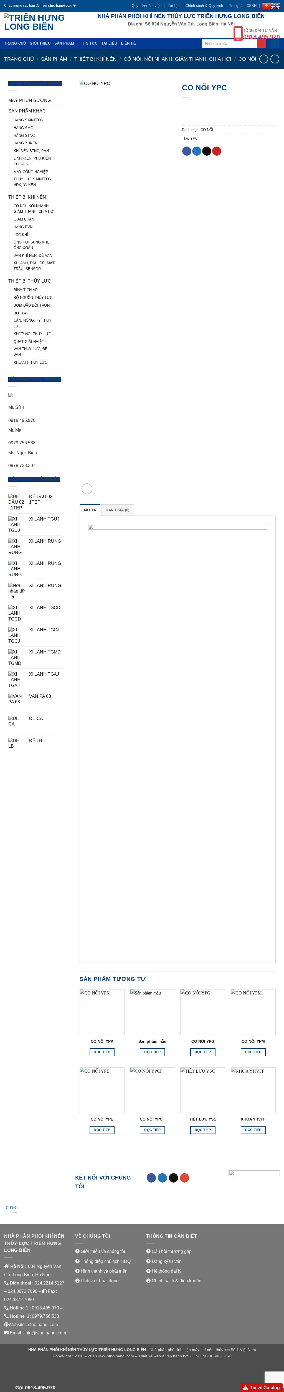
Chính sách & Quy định (204, 6)
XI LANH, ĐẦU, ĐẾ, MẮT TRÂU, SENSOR (34, 266)
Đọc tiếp (102, 1052)
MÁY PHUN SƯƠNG (29, 100)
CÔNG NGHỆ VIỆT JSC (211, 1356)
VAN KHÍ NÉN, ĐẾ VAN (33, 255)
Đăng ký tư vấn (167, 1261)
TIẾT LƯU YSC (202, 1119)
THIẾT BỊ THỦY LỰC (29, 281)
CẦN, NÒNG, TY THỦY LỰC (33, 323)
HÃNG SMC (23, 128)
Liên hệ (128, 43)
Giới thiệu (40, 43)
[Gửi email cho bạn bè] (206, 151)
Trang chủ (15, 43)
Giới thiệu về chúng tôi (103, 1251)
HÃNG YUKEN (25, 143)
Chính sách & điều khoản (176, 1280)
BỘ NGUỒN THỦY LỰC (33, 298)
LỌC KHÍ (21, 235)
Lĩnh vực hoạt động (100, 1280)
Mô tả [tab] (90, 510)
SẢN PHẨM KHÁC (27, 111)
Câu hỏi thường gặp (172, 1251)
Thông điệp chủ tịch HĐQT (107, 1261)
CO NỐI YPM (253, 1041)
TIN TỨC (89, 43)
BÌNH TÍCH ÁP (26, 290)
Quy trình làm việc (146, 6)
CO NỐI (247, 59)
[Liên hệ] (11, 1210)
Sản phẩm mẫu (152, 1041)
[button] (274, 43)
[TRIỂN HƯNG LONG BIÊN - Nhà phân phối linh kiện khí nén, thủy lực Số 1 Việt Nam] (38, 24)
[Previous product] (274, 59)
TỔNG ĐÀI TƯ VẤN (261, 34)
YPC (194, 138)
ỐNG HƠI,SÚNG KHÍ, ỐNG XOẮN (31, 245)
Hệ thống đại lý (166, 1271)
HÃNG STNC (24, 136)
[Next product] (263, 59)
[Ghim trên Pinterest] (216, 151)
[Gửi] (261, 43)
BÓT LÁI (21, 313)
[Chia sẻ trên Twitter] (196, 151)
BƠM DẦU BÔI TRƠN (32, 305)
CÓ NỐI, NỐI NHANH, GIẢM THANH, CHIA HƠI (177, 59)
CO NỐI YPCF (152, 1119)
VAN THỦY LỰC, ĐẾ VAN (30, 352)
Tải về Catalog (265, 1387)
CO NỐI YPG (202, 1041)
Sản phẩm (64, 43)
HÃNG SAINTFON (28, 120)
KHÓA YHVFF (253, 1119)
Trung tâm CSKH (243, 6)
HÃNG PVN (23, 227)
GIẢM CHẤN (24, 219)
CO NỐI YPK (102, 1041)
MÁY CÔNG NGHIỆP (31, 172)
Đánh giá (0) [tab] (117, 510)
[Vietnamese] (266, 6)
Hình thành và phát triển (104, 1271)
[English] (275, 6)
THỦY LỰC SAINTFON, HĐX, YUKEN (33, 182)
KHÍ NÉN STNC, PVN (31, 151)
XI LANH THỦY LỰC (30, 362)
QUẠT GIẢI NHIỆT (29, 342)
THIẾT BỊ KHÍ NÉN (95, 59)
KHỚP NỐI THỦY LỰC (32, 334)
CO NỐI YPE (102, 1119)
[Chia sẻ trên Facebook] (186, 151)
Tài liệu (173, 6)
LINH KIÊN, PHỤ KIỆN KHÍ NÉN (32, 161)
